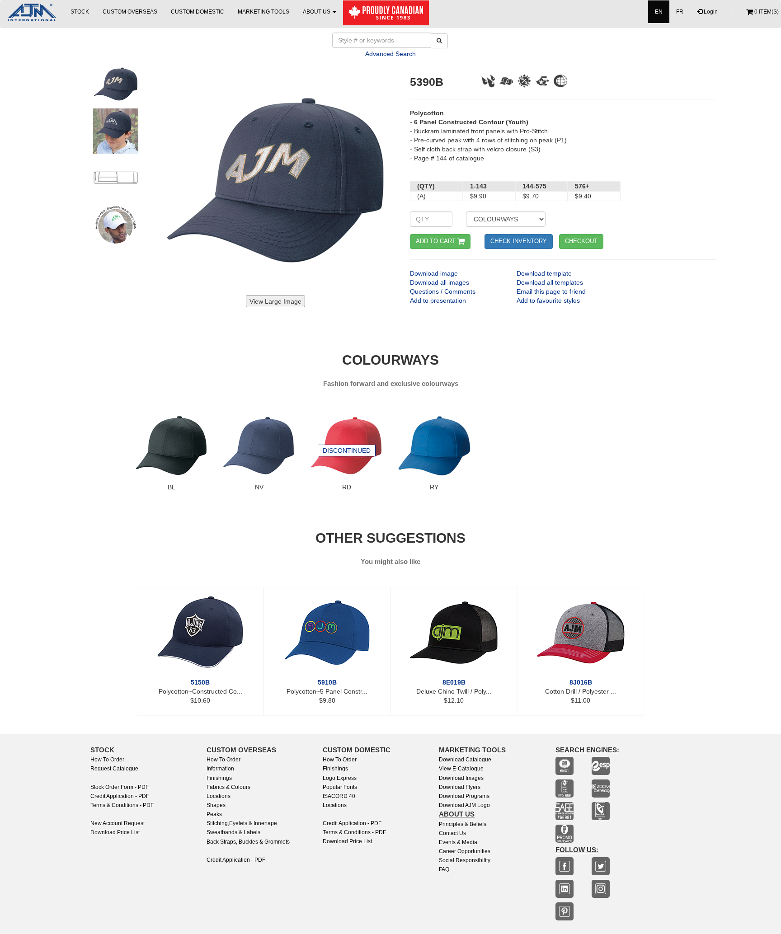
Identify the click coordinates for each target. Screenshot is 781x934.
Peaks (214, 814)
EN (659, 12)
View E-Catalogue (461, 768)
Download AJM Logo (464, 805)
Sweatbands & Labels (233, 832)
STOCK (80, 12)
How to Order (107, 759)
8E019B (454, 682)
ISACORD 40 (339, 796)
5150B (200, 682)
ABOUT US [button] (317, 12)
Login (710, 12)
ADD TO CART (436, 241)
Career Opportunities (464, 851)
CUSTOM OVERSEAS (130, 12)
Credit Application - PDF (119, 796)
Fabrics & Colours (228, 787)
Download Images (461, 778)
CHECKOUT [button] (581, 241)
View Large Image (275, 301)
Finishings (219, 778)
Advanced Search (390, 53)
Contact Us (452, 833)
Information (220, 768)
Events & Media (458, 842)
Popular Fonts (340, 787)
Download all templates (550, 282)
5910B (327, 682)
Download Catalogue (465, 759)
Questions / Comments (442, 291)
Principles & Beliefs (462, 824)
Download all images (439, 282)
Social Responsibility (464, 860)
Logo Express (340, 778)
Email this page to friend (551, 291)
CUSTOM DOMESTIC (197, 12)
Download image (434, 273)
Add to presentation (438, 300)
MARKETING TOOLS (263, 12)
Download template (544, 273)
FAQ (444, 869)
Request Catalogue (114, 768)
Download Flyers (459, 787)
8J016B (580, 682)
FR (679, 12)
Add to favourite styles (548, 300)
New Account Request (117, 823)
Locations (219, 796)
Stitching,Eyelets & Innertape (242, 823)
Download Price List (115, 832)
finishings (335, 768)
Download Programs (464, 796)
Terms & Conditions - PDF (122, 805)
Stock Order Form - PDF (119, 787)
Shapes (216, 805)
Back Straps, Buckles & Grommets (248, 842)
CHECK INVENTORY (518, 241)
